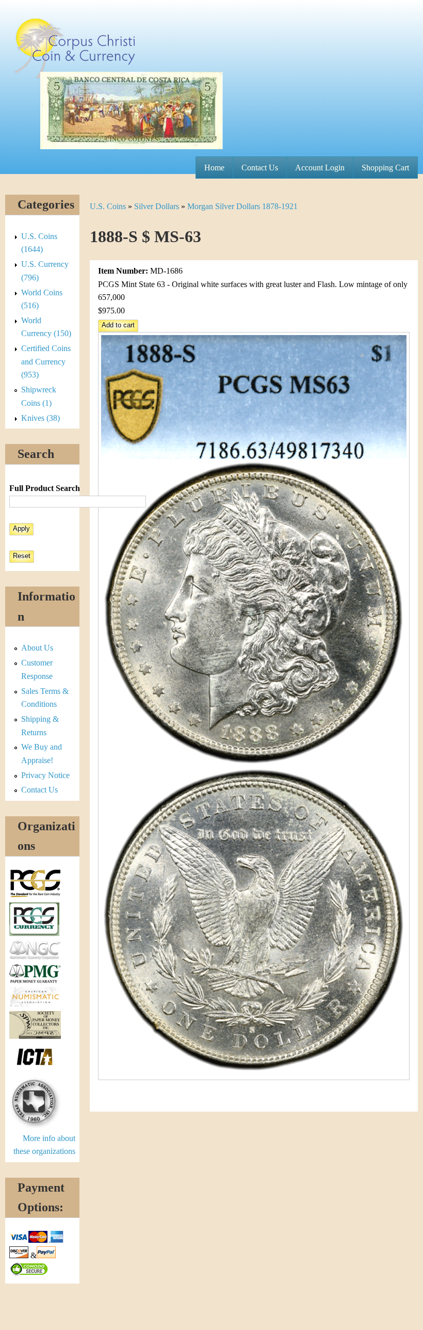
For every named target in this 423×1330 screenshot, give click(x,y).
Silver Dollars (156, 206)
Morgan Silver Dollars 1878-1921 (242, 206)
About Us (37, 647)
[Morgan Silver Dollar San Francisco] (254, 1077)
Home (214, 167)
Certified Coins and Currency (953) (46, 361)
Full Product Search (44, 488)
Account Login (320, 167)
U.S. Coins (108, 206)
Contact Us (259, 167)
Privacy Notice (45, 775)
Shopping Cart (385, 167)
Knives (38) (40, 418)
